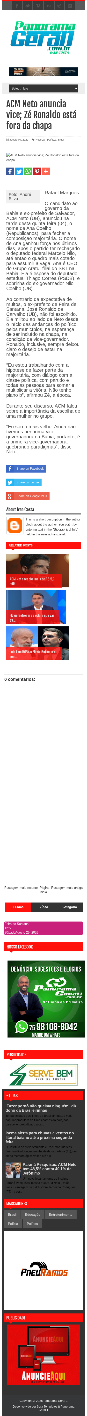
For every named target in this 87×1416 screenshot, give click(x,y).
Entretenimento (60, 1214)
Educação (32, 1214)
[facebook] (17, 6)
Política (51, 139)
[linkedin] (70, 6)
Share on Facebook (30, 468)
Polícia (13, 1224)
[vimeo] (38, 6)
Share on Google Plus (31, 496)
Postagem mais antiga (67, 888)
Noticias (40, 139)
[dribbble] (59, 6)
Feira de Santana (17, 924)
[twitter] (27, 6)
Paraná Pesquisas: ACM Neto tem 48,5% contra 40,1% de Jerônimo (50, 1169)
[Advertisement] (43, 836)
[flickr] (49, 6)
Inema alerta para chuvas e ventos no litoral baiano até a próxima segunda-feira (40, 1137)
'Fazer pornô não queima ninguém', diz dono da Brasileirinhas (41, 1108)
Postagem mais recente (21, 888)
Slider (61, 139)
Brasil (12, 1214)
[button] (10, 171)
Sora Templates (47, 1406)
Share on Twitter (27, 482)
